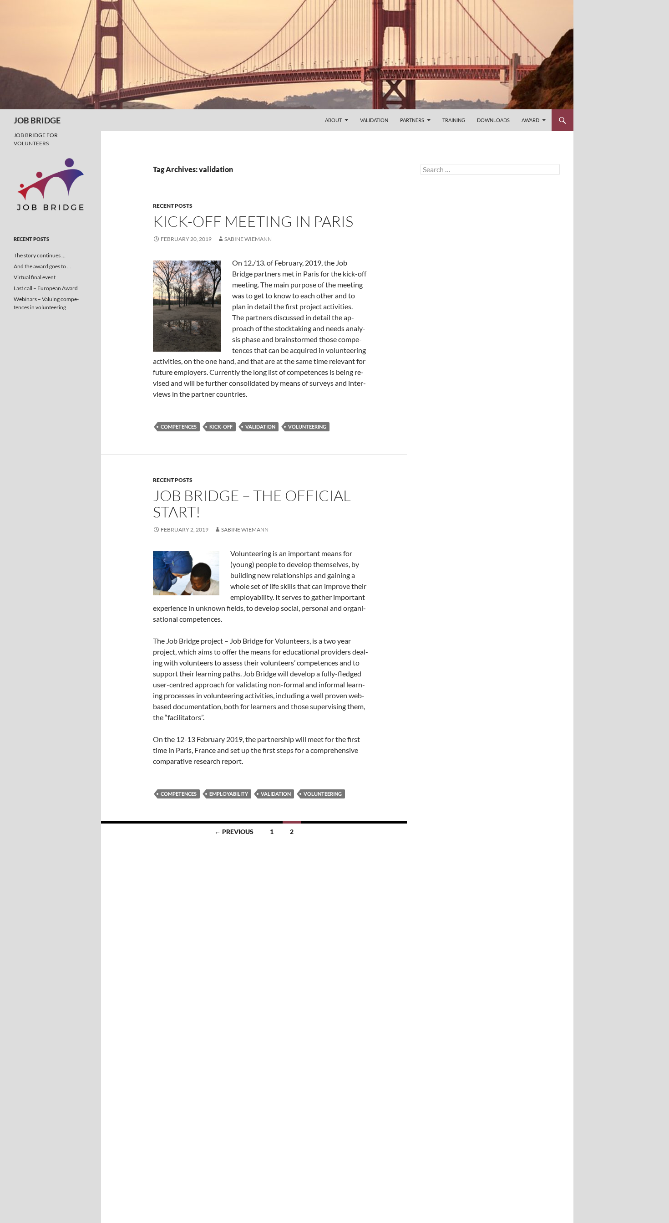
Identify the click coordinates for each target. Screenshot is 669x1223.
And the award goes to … (42, 266)
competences (179, 427)
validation (260, 427)
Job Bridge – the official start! (252, 503)
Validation (374, 120)
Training (453, 120)
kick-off (221, 427)
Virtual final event (35, 277)
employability (228, 794)
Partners (412, 120)
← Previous (233, 831)
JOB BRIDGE (37, 120)
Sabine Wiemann (248, 238)
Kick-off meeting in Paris (253, 221)
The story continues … (40, 255)
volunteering (307, 427)
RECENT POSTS (173, 205)
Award (530, 120)
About (333, 120)
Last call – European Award (46, 288)
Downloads (493, 120)
